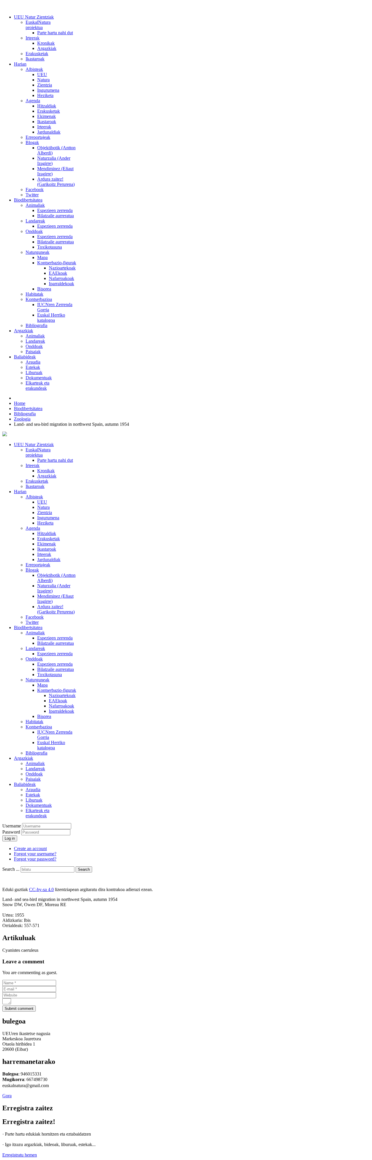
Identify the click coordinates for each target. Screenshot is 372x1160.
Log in (10, 838)
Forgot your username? (35, 853)
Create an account (30, 848)
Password (11, 831)
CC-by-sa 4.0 (41, 889)
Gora (7, 1095)
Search (84, 869)
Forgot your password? (35, 858)
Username (11, 825)
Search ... (10, 869)
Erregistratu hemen (19, 1154)
